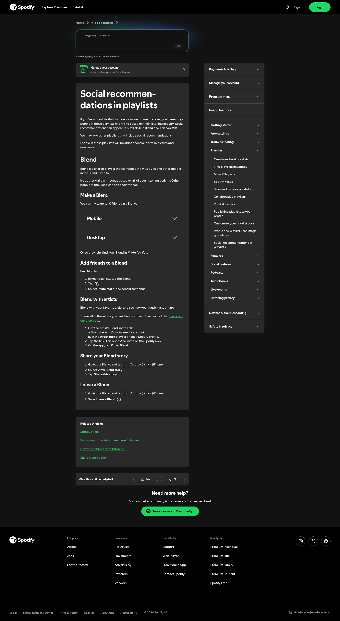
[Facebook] (326, 541)
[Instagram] (300, 541)
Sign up (299, 7)
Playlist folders (224, 204)
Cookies (89, 613)
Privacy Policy (69, 613)
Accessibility (128, 613)
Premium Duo (220, 556)
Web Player (171, 556)
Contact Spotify (174, 574)
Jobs (70, 556)
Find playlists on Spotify (230, 166)
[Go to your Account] (183, 70)
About (71, 546)
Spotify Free (218, 583)
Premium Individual (224, 546)
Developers (123, 556)
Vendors (121, 583)
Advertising (123, 565)
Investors (121, 574)
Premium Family (221, 565)
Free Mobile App (174, 565)
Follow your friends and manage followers (110, 440)
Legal (13, 613)
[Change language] (287, 7)
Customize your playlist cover (235, 223)
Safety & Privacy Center (38, 613)
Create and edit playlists (231, 159)
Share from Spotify (93, 457)
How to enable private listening (102, 449)
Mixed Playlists (224, 174)
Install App (79, 7)
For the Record (77, 565)
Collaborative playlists (230, 196)
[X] (313, 541)
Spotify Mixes (89, 431)
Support (168, 546)
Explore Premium (54, 7)
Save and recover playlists (232, 189)
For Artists (122, 546)
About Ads (107, 613)
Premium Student (222, 574)
